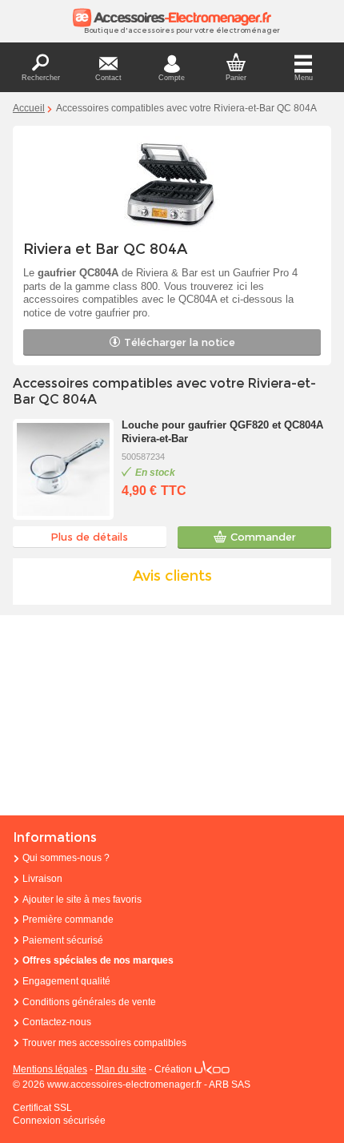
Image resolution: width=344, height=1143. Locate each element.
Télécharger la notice (179, 342)
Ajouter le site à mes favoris (82, 899)
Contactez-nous (56, 1022)
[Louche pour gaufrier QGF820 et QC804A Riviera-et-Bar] (63, 469)
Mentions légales (50, 1069)
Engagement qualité (66, 981)
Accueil (29, 108)
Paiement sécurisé (62, 940)
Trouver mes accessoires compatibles (104, 1042)
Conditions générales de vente (89, 1002)
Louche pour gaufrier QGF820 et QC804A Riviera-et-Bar (222, 432)
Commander (263, 536)
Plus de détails (89, 536)
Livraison (42, 878)
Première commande (68, 919)
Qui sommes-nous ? (66, 857)
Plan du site (120, 1069)
